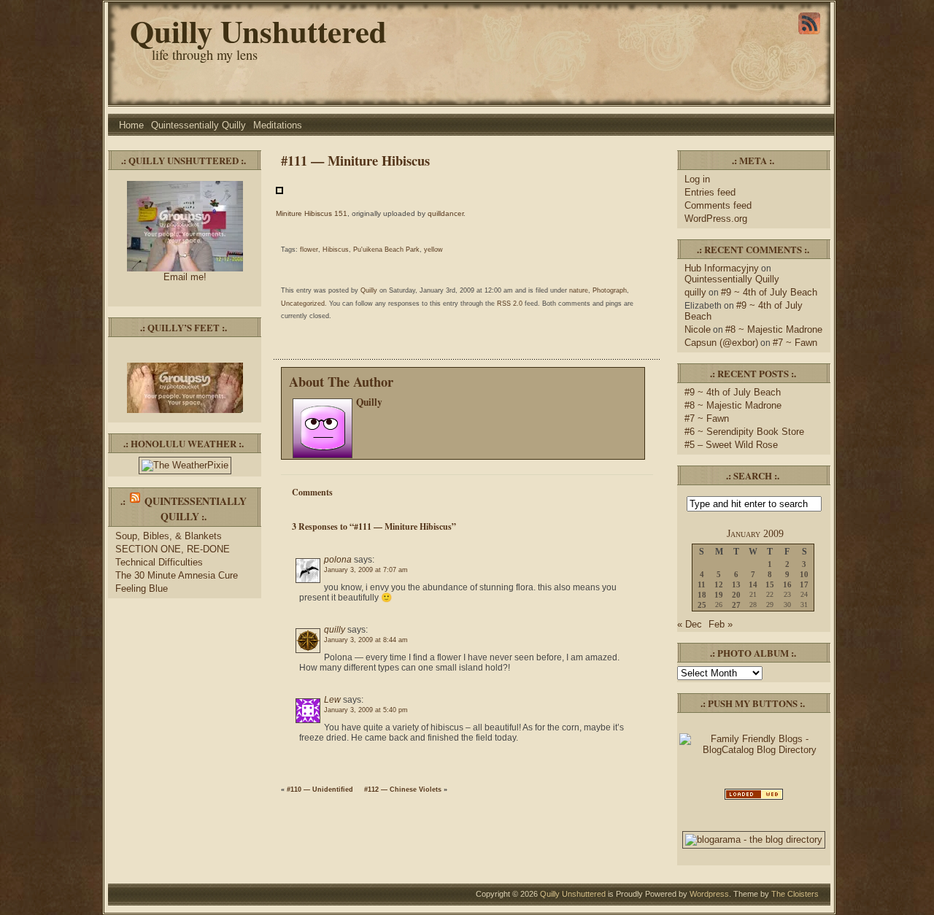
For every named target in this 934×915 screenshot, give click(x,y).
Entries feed (710, 192)
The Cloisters (795, 893)
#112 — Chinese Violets (402, 789)
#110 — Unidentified (320, 789)
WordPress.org (715, 218)
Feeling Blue (141, 588)
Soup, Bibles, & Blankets (168, 535)
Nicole (697, 329)
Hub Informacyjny (721, 268)
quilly (334, 630)
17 (804, 584)
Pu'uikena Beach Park (386, 249)
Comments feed (718, 205)
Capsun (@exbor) (721, 342)
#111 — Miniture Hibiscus (355, 160)
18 (702, 594)
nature (578, 290)
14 (753, 584)
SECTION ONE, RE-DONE (172, 549)
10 (804, 574)
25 (702, 605)
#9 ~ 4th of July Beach (769, 292)
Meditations (277, 125)
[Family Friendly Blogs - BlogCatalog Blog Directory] (753, 749)
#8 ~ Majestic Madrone (773, 329)
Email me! (185, 276)
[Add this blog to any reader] (809, 34)
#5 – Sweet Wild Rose (731, 444)
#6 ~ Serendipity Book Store (744, 431)
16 (787, 584)
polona (338, 560)
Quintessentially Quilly (198, 125)
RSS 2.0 (509, 303)
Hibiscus (336, 249)
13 (736, 584)
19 (718, 594)
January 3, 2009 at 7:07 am (366, 570)
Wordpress (709, 893)
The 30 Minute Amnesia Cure (176, 575)
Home (131, 125)
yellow (433, 249)
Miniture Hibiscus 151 (311, 213)
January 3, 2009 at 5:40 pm (366, 710)
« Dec (689, 624)
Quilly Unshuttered (258, 31)
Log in (697, 179)
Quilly (368, 290)
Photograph (610, 290)
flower (309, 249)
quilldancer (445, 213)
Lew (332, 700)
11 (702, 584)
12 (718, 584)
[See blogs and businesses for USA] (753, 798)
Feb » (721, 624)
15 (769, 584)
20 (736, 594)
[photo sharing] (279, 191)
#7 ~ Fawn (795, 342)
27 (736, 605)
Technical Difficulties (159, 562)
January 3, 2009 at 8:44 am (366, 640)
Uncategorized (303, 303)
